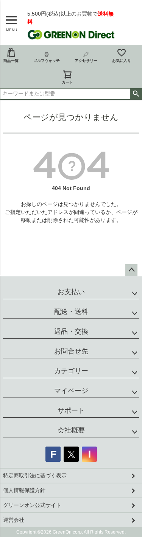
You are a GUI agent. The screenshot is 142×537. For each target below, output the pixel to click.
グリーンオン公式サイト (32, 505)
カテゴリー (71, 371)
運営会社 (13, 520)
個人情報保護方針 (24, 490)
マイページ (71, 390)
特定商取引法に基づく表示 (35, 475)
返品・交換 (71, 331)
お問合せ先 (71, 351)
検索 (136, 94)
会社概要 (71, 430)
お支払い (71, 292)
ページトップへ (131, 270)
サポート (71, 410)
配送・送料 (71, 311)
